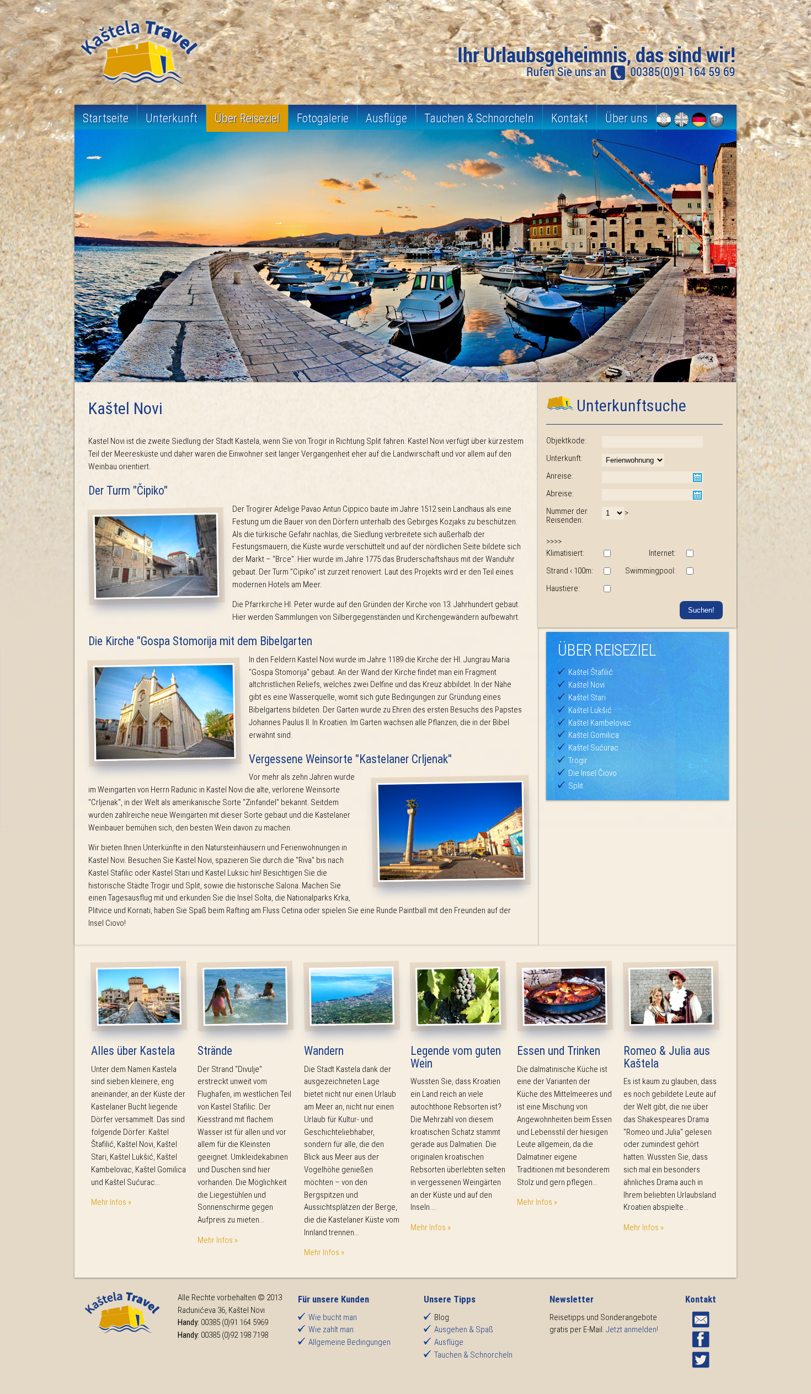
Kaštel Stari (587, 698)
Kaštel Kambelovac (599, 723)
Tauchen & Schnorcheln (479, 118)
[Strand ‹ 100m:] (606, 572)
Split (575, 786)
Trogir (578, 760)
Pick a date (697, 477)
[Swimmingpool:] (689, 572)
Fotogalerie (323, 118)
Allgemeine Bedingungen (349, 1342)
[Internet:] (689, 554)
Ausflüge (386, 118)
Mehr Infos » (111, 1202)
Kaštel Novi (586, 685)
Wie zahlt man (331, 1329)
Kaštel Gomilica (593, 735)
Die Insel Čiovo (592, 773)
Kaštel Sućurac (593, 748)
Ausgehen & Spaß (463, 1329)
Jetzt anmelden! (632, 1329)
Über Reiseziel (247, 118)
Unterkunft (172, 118)
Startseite (106, 118)
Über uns (626, 118)
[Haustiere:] (606, 589)
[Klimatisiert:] (606, 554)
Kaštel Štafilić (590, 672)
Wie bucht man (332, 1317)
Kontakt (569, 118)
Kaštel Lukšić (590, 710)
